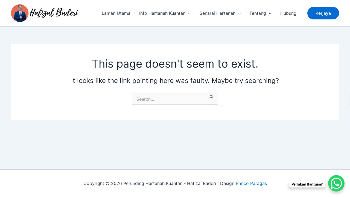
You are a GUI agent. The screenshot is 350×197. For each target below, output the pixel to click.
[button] (323, 13)
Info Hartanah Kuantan (162, 13)
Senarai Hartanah (217, 13)
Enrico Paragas (251, 183)
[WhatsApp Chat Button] (336, 183)
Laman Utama (116, 13)
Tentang (257, 13)
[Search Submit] (212, 96)
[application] (188, 13)
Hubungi (289, 13)
